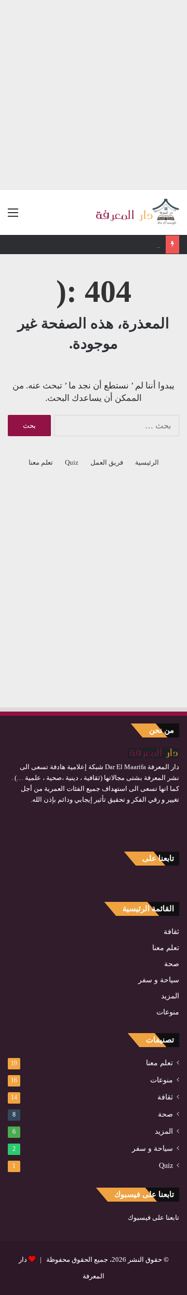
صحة (171, 964)
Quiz (71, 462)
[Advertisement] (93, 93)
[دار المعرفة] (137, 212)
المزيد (170, 996)
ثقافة (171, 932)
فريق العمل (106, 462)
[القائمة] (13, 216)
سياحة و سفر (158, 980)
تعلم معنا (41, 462)
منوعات (167, 1012)
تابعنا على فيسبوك (153, 1217)
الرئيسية (147, 462)
